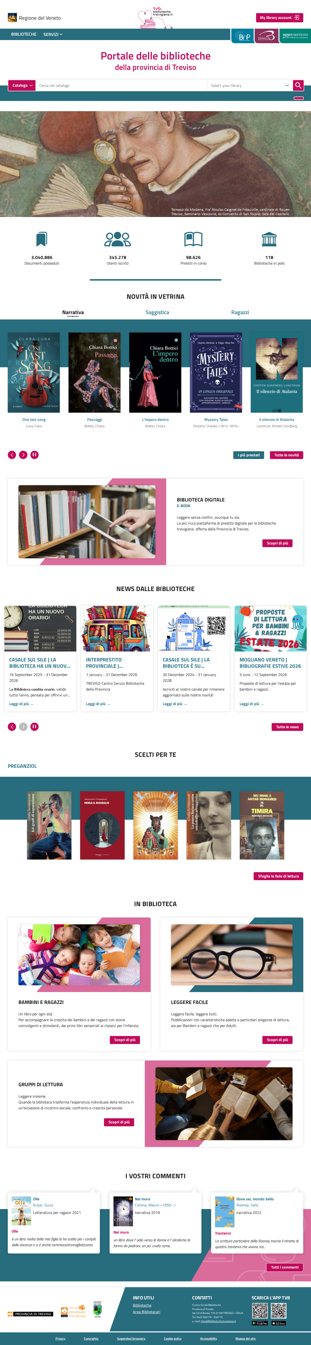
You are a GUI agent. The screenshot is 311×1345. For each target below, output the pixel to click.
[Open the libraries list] (287, 85)
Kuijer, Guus (43, 1205)
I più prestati (249, 455)
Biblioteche (23, 34)
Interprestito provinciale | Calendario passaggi (112, 662)
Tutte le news (287, 727)
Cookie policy (172, 1338)
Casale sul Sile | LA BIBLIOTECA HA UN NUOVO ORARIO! (39, 662)
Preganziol (22, 766)
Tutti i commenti (285, 1267)
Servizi (51, 34)
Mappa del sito (245, 1338)
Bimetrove (295, 36)
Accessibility (208, 1338)
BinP (243, 36)
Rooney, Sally (247, 1205)
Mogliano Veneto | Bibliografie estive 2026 (270, 662)
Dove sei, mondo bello (255, 1199)
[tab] (73, 312)
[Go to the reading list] (155, 825)
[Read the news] (40, 629)
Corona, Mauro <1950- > (155, 1205)
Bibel (268, 36)
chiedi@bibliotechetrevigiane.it (218, 1321)
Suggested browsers (131, 1338)
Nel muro (142, 1199)
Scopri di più (277, 543)
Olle (36, 1199)
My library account (276, 17)
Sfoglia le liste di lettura (278, 876)
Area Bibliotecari (146, 1312)
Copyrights (91, 1338)
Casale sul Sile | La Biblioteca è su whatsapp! (186, 662)
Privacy (60, 1338)
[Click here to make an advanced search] (299, 98)
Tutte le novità (287, 455)
